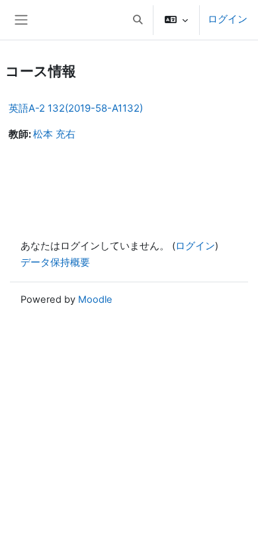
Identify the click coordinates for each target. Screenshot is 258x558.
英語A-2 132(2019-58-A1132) (76, 108)
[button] (138, 20)
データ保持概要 (55, 262)
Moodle (95, 299)
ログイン (227, 19)
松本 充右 (54, 134)
